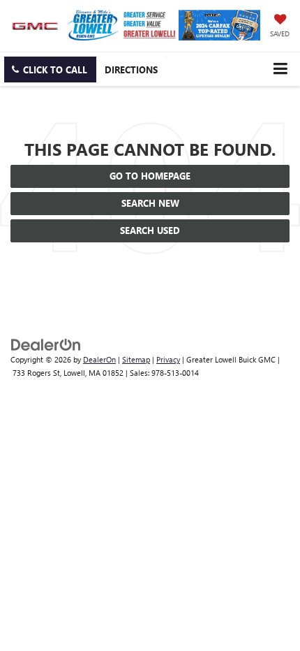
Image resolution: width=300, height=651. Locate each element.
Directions (131, 69)
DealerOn (99, 359)
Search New (150, 203)
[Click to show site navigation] (280, 68)
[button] (50, 69)
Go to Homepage (150, 176)
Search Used (150, 230)
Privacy (168, 359)
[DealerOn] (46, 344)
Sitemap (136, 359)
